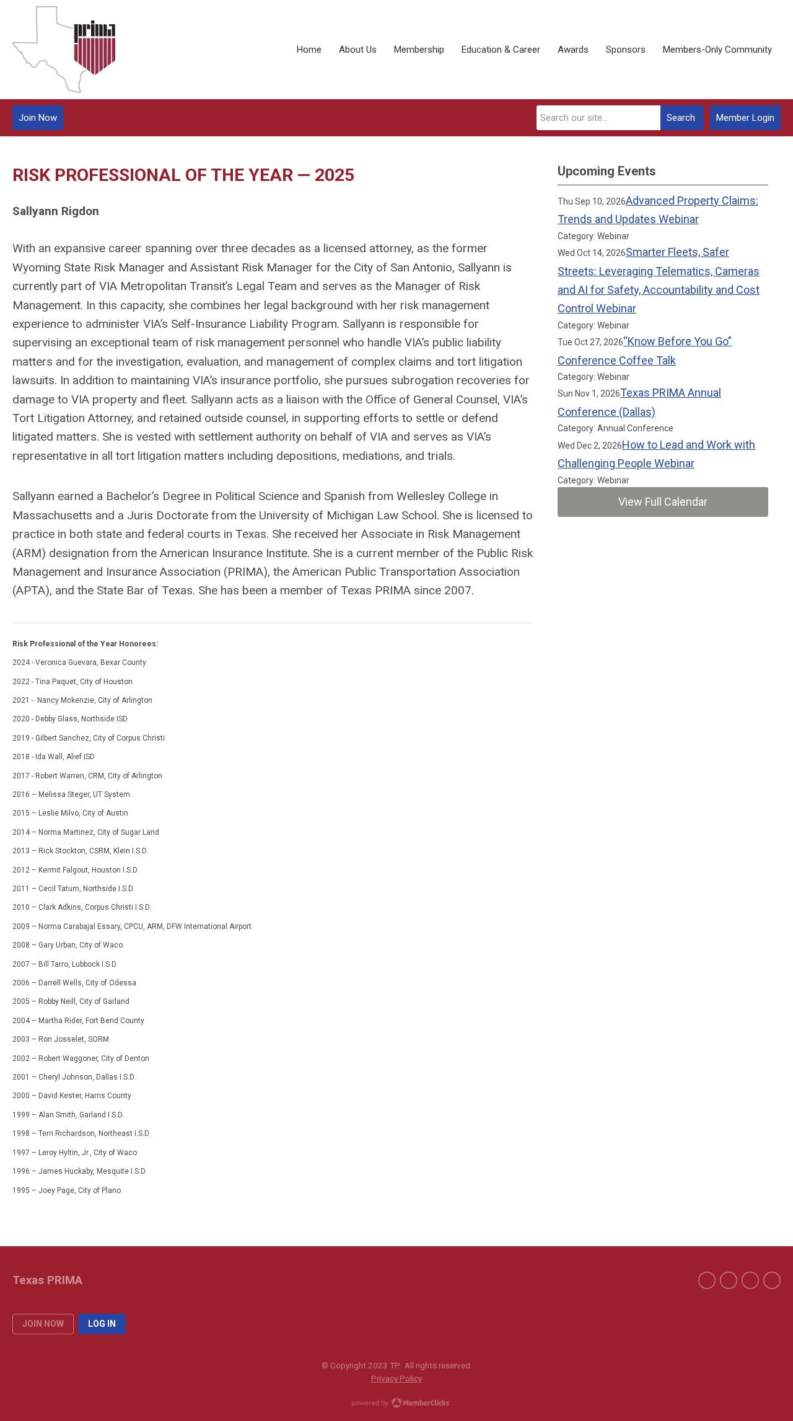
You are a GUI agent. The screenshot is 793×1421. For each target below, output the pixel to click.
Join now (43, 1324)
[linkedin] (707, 1280)
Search (681, 117)
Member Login (745, 117)
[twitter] (750, 1280)
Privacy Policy (396, 1378)
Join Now (38, 117)
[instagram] (772, 1280)
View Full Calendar (663, 501)
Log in (102, 1324)
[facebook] (728, 1280)
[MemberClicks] (63, 49)
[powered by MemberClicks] (396, 1404)
